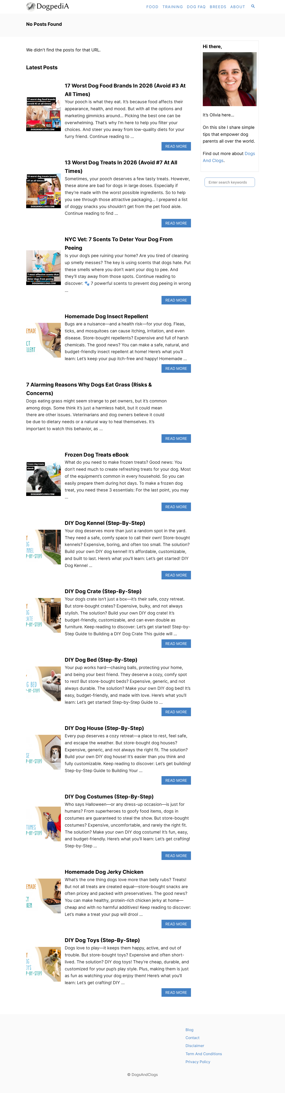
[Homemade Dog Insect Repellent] (43, 342)
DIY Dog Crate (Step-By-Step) (103, 591)
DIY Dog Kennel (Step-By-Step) (105, 523)
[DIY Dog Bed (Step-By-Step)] (43, 686)
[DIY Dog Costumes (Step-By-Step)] (43, 826)
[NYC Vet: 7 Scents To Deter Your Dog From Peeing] (43, 269)
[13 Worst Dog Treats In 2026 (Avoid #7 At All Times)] (43, 192)
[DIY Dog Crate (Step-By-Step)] (43, 617)
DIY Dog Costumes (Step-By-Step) (109, 796)
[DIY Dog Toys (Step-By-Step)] (43, 966)
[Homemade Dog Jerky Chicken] (43, 898)
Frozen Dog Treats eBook (97, 455)
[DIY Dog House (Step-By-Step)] (43, 754)
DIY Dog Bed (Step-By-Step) (101, 660)
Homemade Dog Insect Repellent (106, 316)
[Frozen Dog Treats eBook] (43, 480)
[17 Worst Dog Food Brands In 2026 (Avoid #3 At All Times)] (43, 115)
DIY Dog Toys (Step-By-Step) (102, 940)
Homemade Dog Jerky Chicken (104, 872)
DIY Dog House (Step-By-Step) (104, 728)
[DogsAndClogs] (61, 7)
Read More (177, 147)
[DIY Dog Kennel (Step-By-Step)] (43, 549)
